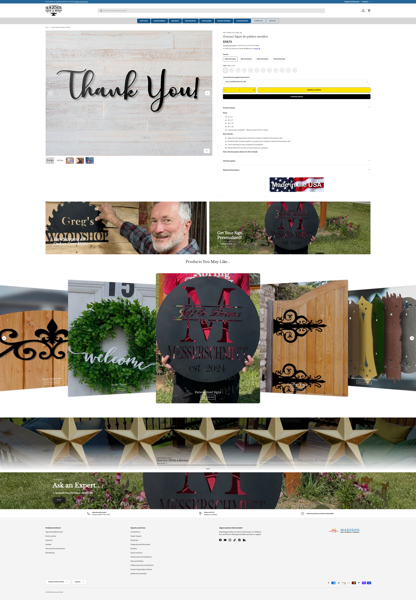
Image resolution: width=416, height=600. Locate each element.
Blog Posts (134, 540)
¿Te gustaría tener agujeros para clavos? (236, 77)
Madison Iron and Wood (56, 592)
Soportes (49, 540)
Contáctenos (135, 532)
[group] (208, 444)
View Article (58, 463)
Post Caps (144, 21)
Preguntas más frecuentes (140, 544)
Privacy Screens (224, 21)
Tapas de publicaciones (54, 532)
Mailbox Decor (242, 21)
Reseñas (134, 549)
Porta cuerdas (51, 536)
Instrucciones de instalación (141, 557)
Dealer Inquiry (136, 536)
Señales (48, 544)
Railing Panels (159, 21)
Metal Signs (206, 21)
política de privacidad (139, 574)
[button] (206, 468)
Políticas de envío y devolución (142, 565)
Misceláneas (50, 553)
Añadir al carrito (314, 90)
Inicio (47, 27)
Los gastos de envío (229, 45)
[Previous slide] (4, 338)
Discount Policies (137, 561)
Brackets (175, 21)
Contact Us (258, 21)
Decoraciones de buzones (55, 549)
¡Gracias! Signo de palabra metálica (60, 27)
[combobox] (211, 10)
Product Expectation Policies (141, 569)
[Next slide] (412, 338)
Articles (272, 21)
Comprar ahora (297, 96)
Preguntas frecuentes (351, 2)
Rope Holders (190, 21)
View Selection (226, 244)
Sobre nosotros (136, 553)
